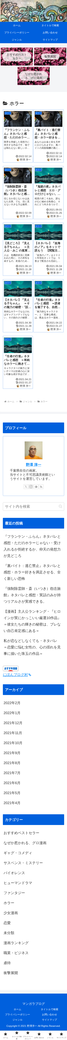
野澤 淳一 (33, 465)
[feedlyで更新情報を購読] (36, 486)
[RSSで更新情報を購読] (41, 486)
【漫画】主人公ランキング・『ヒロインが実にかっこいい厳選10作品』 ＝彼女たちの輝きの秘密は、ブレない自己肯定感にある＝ (34, 621)
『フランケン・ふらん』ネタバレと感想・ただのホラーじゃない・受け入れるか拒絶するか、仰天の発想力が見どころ (32, 546)
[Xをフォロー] (26, 486)
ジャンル (18, 1019)
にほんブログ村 (15, 675)
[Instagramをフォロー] (31, 486)
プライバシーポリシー (17, 1014)
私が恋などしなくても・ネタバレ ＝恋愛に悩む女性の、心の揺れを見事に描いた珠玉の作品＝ (32, 647)
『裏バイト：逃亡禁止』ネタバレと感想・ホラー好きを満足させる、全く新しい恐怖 (32, 572)
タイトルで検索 (49, 1009)
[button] (60, 506)
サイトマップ (49, 1019)
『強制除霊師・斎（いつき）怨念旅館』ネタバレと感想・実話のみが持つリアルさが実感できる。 (32, 595)
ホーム (17, 1009)
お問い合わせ (49, 1014)
